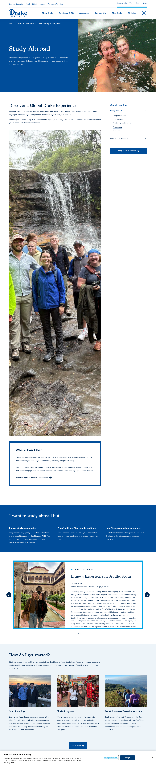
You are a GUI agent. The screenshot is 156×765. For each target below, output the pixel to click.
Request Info (122, 3)
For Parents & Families (122, 123)
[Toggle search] (144, 13)
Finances (116, 130)
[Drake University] (18, 13)
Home (11, 24)
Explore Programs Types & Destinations (32, 477)
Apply (138, 3)
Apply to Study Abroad (127, 150)
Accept (127, 758)
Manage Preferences (111, 758)
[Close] (152, 757)
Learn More (76, 745)
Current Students (16, 4)
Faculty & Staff (31, 4)
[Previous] (8, 594)
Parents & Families (55, 4)
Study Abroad (116, 110)
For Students (118, 119)
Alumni (42, 4)
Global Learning (43, 24)
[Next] (147, 594)
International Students (119, 138)
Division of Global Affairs (25, 24)
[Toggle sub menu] (145, 110)
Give (145, 3)
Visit (131, 3)
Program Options (119, 115)
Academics (117, 127)
